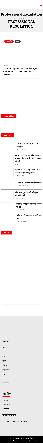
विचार (4, 379)
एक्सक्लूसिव (9, 41)
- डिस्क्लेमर (6, 409)
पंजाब (17, 41)
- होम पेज (5, 400)
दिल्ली (4, 361)
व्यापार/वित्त (6, 383)
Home (21, 18)
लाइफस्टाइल (6, 370)
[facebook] (5, 125)
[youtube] (21, 125)
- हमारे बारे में (6, 404)
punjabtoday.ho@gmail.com (16, 421)
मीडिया (4, 348)
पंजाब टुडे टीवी (30, 438)
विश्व (4, 374)
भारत (4, 352)
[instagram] (28, 125)
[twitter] (13, 125)
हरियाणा (5, 365)
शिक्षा (4, 387)
